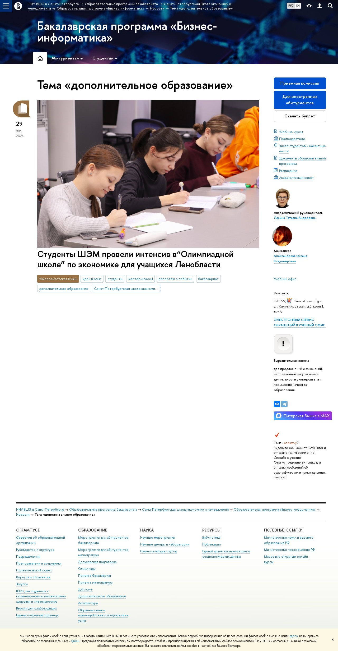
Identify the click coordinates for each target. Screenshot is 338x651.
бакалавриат (208, 278)
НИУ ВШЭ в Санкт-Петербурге (40, 509)
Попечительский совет (33, 570)
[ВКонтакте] (277, 404)
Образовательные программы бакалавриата (103, 509)
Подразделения (28, 556)
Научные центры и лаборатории (164, 544)
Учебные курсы (291, 131)
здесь (294, 636)
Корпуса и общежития (33, 577)
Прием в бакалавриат (94, 575)
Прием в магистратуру (95, 582)
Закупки (22, 584)
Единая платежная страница (37, 615)
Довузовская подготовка (97, 562)
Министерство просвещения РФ (289, 549)
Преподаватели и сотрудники (39, 563)
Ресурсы (211, 530)
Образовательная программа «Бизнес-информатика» (275, 509)
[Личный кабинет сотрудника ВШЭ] (319, 6)
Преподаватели (292, 138)
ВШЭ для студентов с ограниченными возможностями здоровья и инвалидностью (41, 596)
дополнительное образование (63, 288)
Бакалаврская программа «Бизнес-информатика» (127, 31)
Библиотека (211, 537)
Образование (92, 530)
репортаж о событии (175, 278)
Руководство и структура (35, 549)
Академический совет (296, 177)
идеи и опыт (92, 278)
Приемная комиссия (299, 83)
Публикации (211, 544)
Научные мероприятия (157, 537)
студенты (115, 278)
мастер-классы (140, 278)
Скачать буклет (299, 116)
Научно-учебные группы (158, 551)
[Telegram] (284, 404)
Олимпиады (87, 568)
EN (298, 5)
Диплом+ (85, 589)
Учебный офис (285, 278)
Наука (147, 530)
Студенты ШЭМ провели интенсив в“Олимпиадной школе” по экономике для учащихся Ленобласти (135, 259)
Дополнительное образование (102, 596)
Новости (23, 514)
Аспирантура (88, 603)
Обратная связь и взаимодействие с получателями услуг (103, 615)
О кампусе (28, 530)
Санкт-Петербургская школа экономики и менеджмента (127, 288)
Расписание (288, 170)
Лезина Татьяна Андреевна (295, 218)
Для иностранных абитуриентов (299, 100)
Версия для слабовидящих (36, 608)
